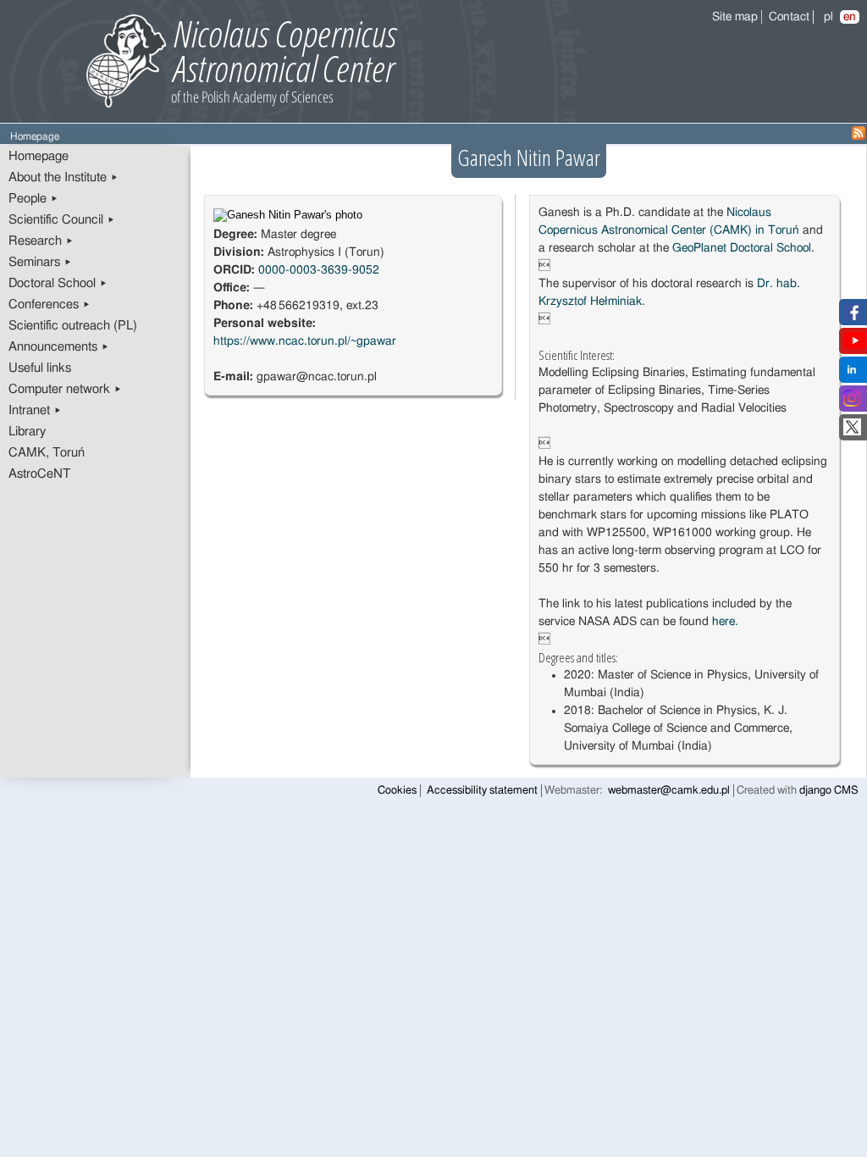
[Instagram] (851, 403)
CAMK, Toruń (46, 452)
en (849, 17)
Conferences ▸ (49, 304)
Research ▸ (41, 241)
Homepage (38, 156)
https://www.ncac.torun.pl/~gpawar (304, 341)
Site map (735, 17)
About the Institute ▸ (63, 177)
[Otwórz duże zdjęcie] (287, 215)
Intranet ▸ (35, 410)
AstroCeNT (39, 474)
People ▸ (33, 198)
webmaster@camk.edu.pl (669, 790)
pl (828, 17)
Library (27, 431)
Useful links (39, 368)
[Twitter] (852, 432)
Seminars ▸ (40, 262)
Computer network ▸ (65, 389)
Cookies (397, 790)
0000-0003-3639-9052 (318, 270)
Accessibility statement (482, 790)
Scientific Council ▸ (61, 219)
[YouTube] (855, 346)
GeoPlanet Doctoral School (741, 248)
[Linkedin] (851, 374)
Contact (789, 17)
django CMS (829, 790)
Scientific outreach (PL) (72, 325)
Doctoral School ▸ (58, 283)
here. (725, 622)
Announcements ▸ (58, 346)
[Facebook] (852, 317)
